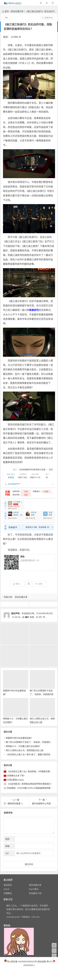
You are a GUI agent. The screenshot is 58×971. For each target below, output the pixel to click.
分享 (40, 584)
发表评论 (48, 18)
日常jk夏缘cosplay (15, 780)
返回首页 (8, 885)
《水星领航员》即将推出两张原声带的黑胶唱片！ (30, 784)
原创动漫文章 (17, 11)
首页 (7, 11)
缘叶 (27, 617)
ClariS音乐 (34, 889)
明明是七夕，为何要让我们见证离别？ (23, 746)
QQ (7, 853)
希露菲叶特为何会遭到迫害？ (19, 738)
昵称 (7, 839)
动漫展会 (8, 893)
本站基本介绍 (35, 893)
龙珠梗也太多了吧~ (16, 775)
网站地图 (41, 961)
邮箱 (7, 846)
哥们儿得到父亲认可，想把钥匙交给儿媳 (24, 750)
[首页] (54, 945)
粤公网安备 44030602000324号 (22, 961)
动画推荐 (14, 604)
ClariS (6, 889)
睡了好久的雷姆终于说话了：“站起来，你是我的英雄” (41, 694)
